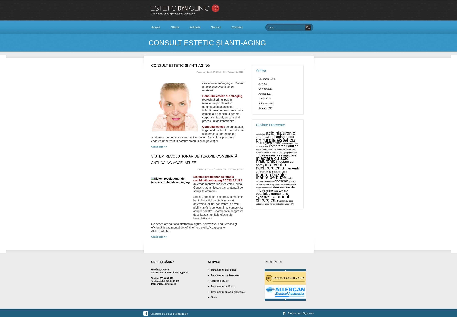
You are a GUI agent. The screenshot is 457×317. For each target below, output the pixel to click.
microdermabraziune (265, 181)
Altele (214, 297)
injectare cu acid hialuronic (272, 160)
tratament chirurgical (272, 198)
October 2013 (265, 88)
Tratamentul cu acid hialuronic (228, 291)
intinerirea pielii (280, 172)
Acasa (155, 27)
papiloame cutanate (264, 184)
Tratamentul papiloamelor (225, 275)
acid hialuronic (280, 133)
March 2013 (264, 98)
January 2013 (265, 108)
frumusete (260, 152)
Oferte (174, 27)
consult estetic (262, 146)
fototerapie (290, 149)
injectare (289, 155)
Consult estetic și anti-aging (180, 65)
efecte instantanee (264, 149)
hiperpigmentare (290, 152)
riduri (275, 187)
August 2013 (265, 93)
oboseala (281, 181)
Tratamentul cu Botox (223, 286)
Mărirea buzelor (219, 280)
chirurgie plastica (269, 143)
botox (289, 137)
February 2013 (265, 103)
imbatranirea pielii (269, 155)
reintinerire (266, 188)
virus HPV (289, 204)
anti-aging (277, 137)
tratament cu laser (285, 201)
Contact (237, 27)
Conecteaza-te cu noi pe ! (169, 314)
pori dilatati (285, 184)
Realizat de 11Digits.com (301, 313)
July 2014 (263, 84)
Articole (195, 27)
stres (276, 191)
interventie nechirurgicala (271, 166)
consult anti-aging (290, 143)
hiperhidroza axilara (273, 152)
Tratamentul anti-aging (223, 269)
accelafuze (260, 134)
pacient (292, 181)
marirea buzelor (271, 174)
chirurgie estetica (275, 140)
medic (289, 178)
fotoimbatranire (278, 149)
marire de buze (271, 177)
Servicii (216, 27)
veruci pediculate (277, 204)
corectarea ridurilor (283, 146)
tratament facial (262, 204)
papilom (276, 184)
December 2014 (266, 79)
